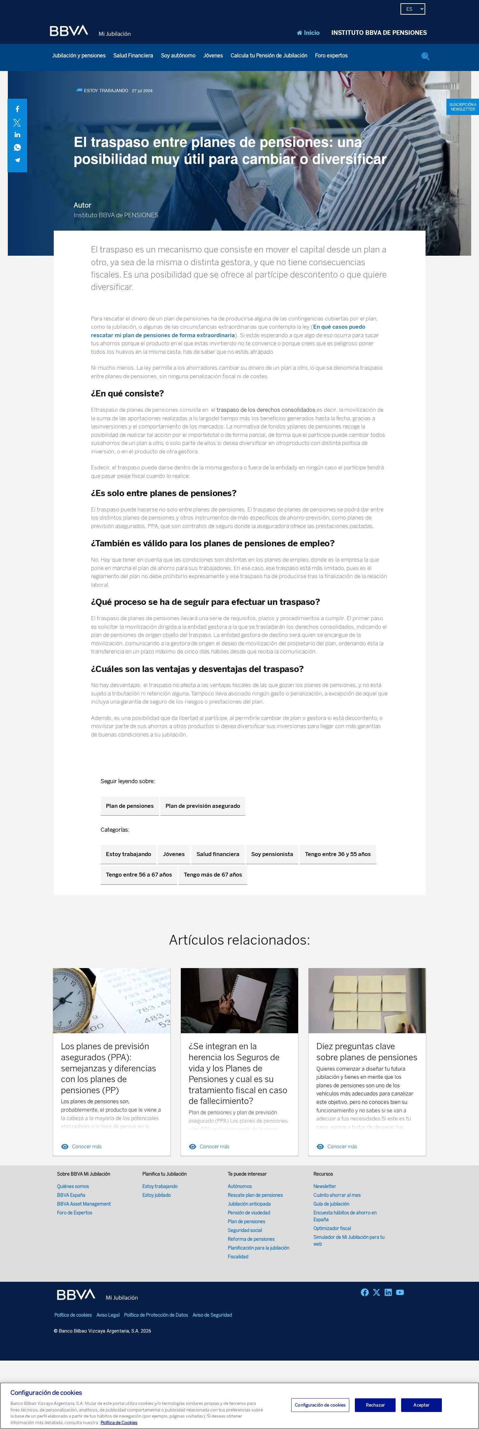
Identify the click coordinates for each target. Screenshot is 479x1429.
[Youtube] (400, 1292)
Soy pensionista (272, 854)
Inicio (312, 32)
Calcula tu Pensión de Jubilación (269, 55)
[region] (239, 1405)
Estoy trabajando (128, 854)
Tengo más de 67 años (213, 874)
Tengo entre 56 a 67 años (139, 874)
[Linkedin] (388, 1292)
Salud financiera (218, 854)
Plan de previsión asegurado (203, 806)
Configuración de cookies (320, 1405)
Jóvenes (213, 55)
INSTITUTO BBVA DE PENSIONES (379, 32)
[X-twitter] (376, 1292)
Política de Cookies (119, 1422)
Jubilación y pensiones (79, 55)
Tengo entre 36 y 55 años (338, 854)
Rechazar (375, 1405)
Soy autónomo (178, 55)
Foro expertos (331, 55)
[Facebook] (365, 1292)
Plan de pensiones (130, 806)
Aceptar (421, 1405)
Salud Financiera (133, 55)
